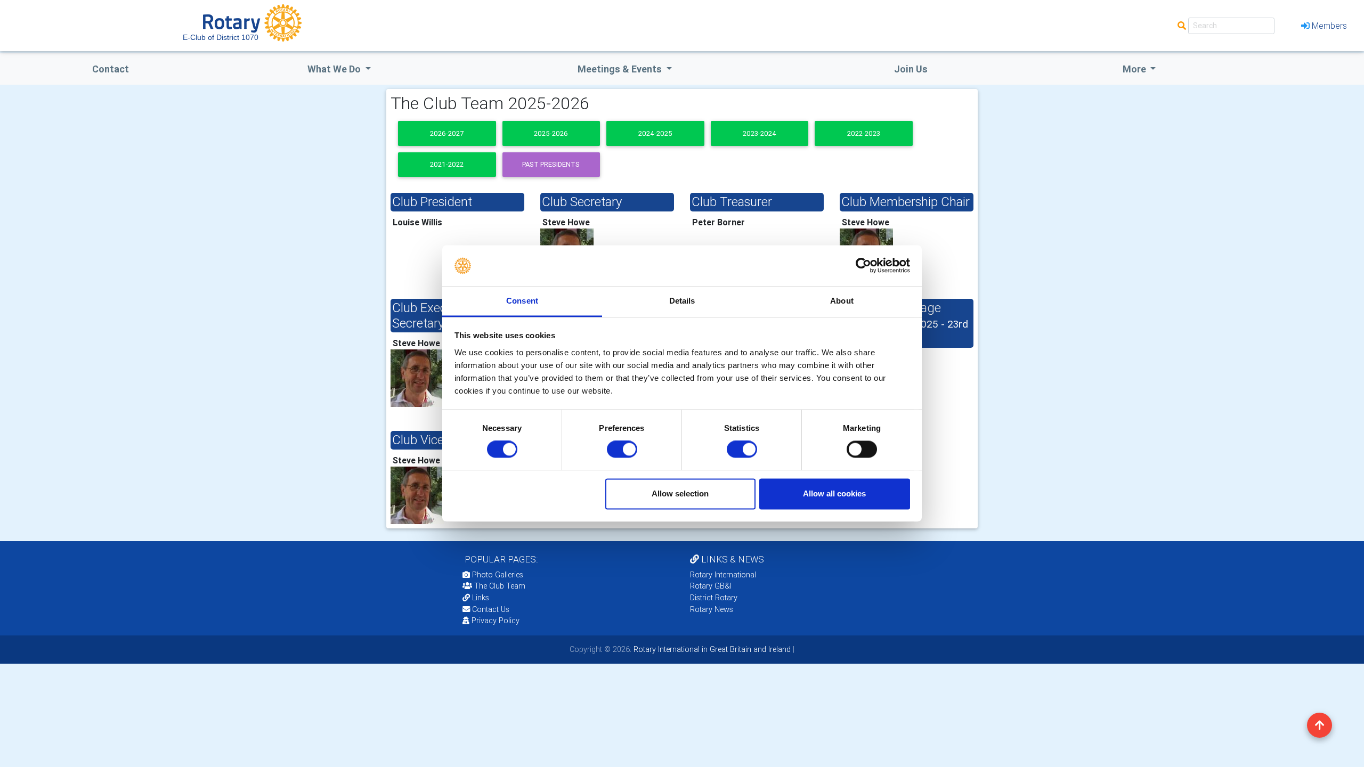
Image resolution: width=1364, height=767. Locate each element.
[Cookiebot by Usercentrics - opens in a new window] (863, 266)
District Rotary (713, 597)
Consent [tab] (522, 300)
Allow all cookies (834, 493)
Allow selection (680, 493)
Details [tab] (682, 300)
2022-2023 (863, 133)
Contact (110, 69)
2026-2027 (447, 133)
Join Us (911, 69)
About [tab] (842, 300)
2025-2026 (551, 133)
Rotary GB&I (711, 586)
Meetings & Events (621, 69)
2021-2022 (447, 164)
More (1135, 69)
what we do (335, 69)
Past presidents (551, 164)
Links (480, 597)
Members (1329, 25)
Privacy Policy (495, 620)
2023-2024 (759, 133)
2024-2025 (655, 133)
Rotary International (723, 575)
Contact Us (489, 609)
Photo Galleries (496, 575)
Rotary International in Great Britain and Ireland (711, 649)
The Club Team (499, 586)
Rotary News (711, 609)
